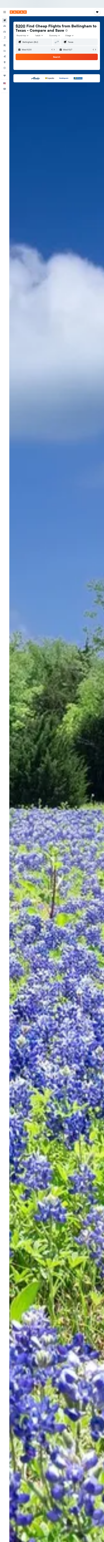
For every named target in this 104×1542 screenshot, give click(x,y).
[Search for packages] (4, 37)
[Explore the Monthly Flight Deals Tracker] (4, 56)
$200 (20, 26)
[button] (5, 12)
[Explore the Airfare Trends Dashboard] (4, 51)
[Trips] (4, 75)
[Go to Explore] (4, 62)
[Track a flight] (4, 68)
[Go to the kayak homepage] (18, 12)
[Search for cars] (4, 31)
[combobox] (54, 35)
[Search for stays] (4, 26)
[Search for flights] (4, 20)
